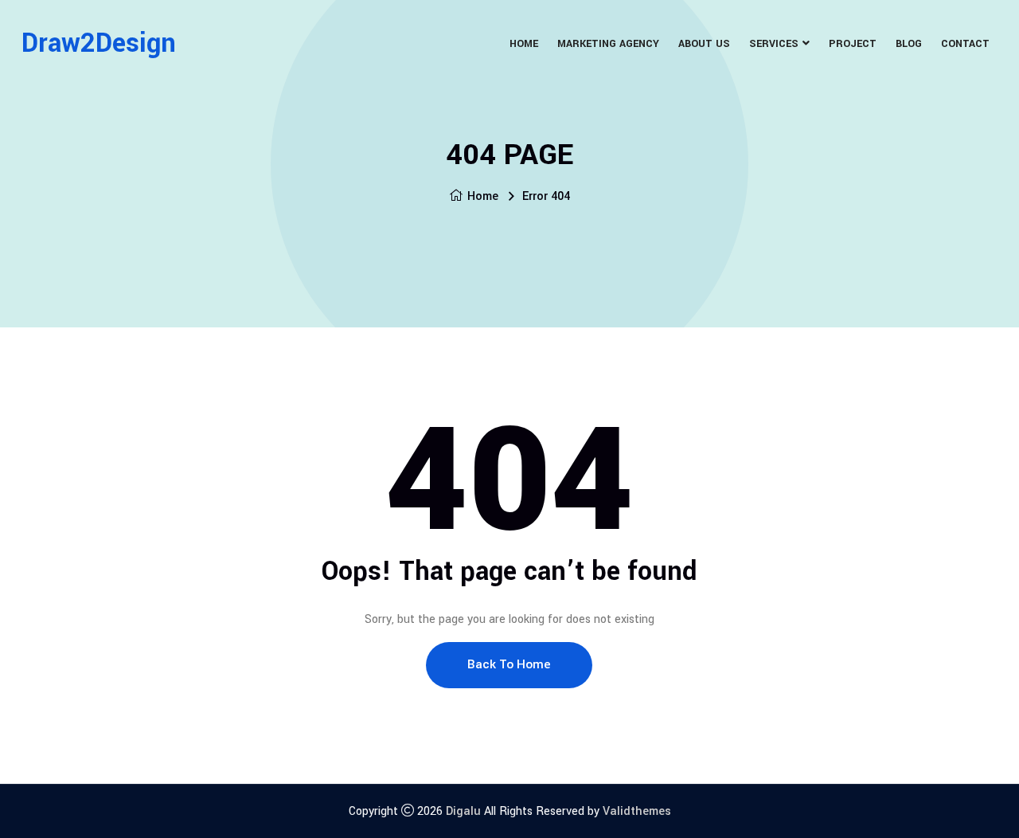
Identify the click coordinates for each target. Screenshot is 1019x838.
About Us (704, 44)
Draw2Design (98, 43)
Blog (909, 44)
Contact (965, 44)
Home (524, 44)
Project (852, 44)
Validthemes (637, 811)
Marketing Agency (608, 44)
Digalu (463, 811)
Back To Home (509, 664)
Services (773, 44)
